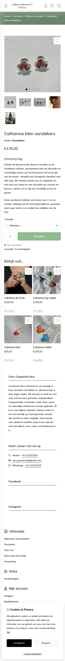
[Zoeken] (59, 6)
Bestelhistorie (11, 601)
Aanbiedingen (11, 578)
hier (8, 632)
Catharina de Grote (14, 298)
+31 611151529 (29, 455)
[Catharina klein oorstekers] (32, 91)
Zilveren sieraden (34, 16)
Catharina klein (12, 347)
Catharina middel (42, 347)
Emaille (8, 219)
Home (7, 16)
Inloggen (8, 596)
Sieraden (18, 16)
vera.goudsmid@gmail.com (26, 460)
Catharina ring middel (44, 298)
